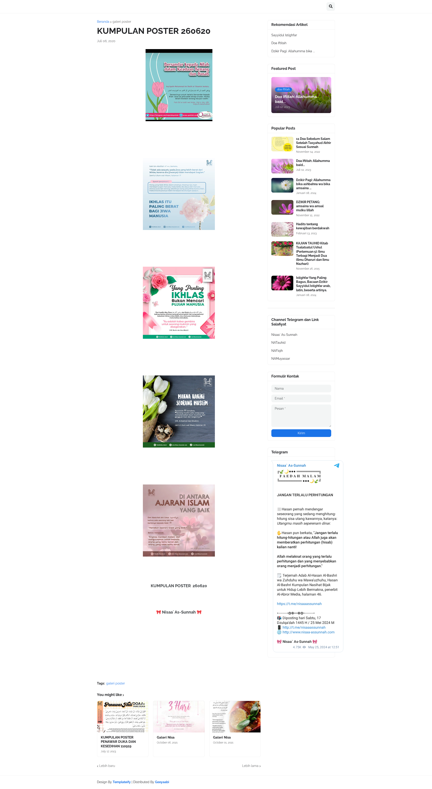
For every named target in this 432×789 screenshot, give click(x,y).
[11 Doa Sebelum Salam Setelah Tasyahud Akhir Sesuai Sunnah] (282, 144)
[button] (330, 6)
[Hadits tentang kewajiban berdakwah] (282, 229)
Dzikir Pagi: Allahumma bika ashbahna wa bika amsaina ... (313, 184)
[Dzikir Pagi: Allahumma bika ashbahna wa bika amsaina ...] (282, 185)
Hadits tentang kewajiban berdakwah (312, 226)
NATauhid (278, 342)
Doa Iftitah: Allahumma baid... (313, 163)
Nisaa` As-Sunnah (284, 335)
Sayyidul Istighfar (284, 35)
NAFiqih (277, 350)
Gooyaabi (162, 782)
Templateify (122, 782)
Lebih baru (107, 766)
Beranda (103, 21)
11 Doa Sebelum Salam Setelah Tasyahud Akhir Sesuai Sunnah (313, 143)
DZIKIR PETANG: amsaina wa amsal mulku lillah (310, 206)
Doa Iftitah (278, 43)
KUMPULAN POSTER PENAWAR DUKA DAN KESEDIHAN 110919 (118, 741)
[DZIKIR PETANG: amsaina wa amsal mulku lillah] (282, 207)
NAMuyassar (280, 358)
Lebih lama (250, 766)
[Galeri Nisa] (178, 716)
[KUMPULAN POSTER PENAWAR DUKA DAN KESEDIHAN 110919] (122, 716)
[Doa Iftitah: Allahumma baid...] (282, 166)
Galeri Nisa (166, 737)
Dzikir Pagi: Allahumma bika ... (293, 51)
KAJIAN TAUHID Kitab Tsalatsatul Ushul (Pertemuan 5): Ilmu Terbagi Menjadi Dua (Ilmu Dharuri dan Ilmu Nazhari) (312, 253)
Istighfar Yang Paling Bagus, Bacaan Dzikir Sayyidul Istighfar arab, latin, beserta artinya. (313, 284)
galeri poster (121, 21)
